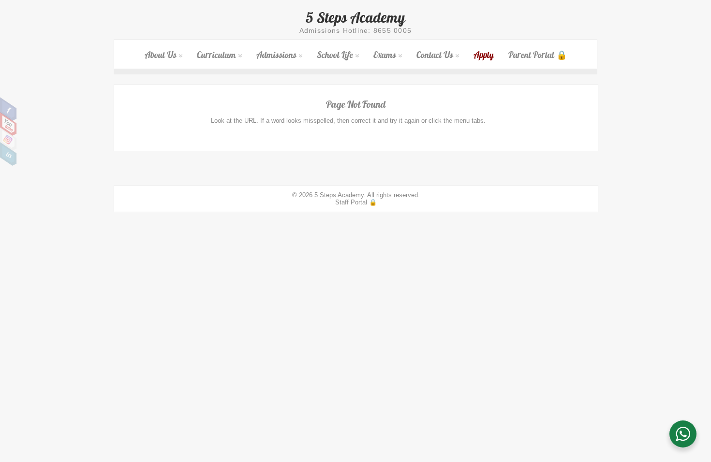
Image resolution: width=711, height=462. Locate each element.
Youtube (8, 124)
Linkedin (8, 154)
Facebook (8, 109)
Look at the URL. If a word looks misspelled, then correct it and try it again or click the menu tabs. (348, 120)
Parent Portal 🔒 (537, 54)
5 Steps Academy (355, 17)
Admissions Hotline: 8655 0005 (355, 30)
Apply (484, 54)
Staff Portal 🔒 (356, 202)
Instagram (8, 139)
